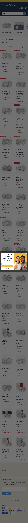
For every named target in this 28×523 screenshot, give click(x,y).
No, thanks (7, 268)
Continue (7, 266)
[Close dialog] (26, 253)
